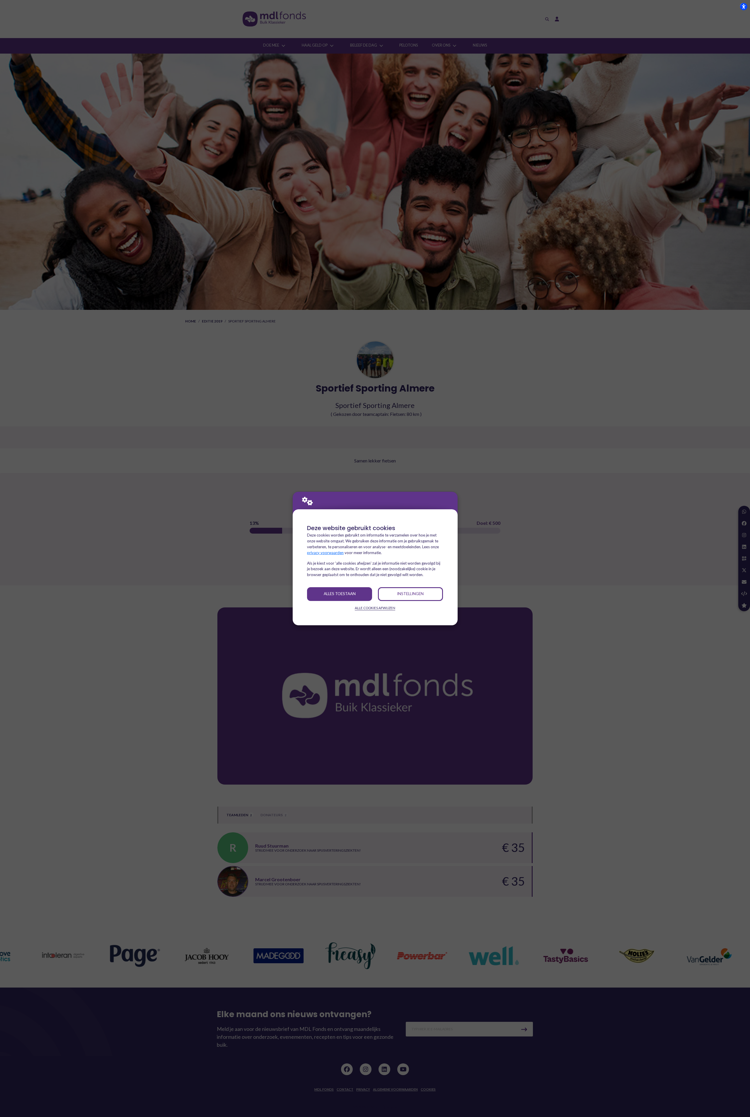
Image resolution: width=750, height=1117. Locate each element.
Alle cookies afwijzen (375, 608)
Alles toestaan (340, 593)
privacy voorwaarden (325, 552)
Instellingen (410, 593)
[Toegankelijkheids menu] (743, 6)
